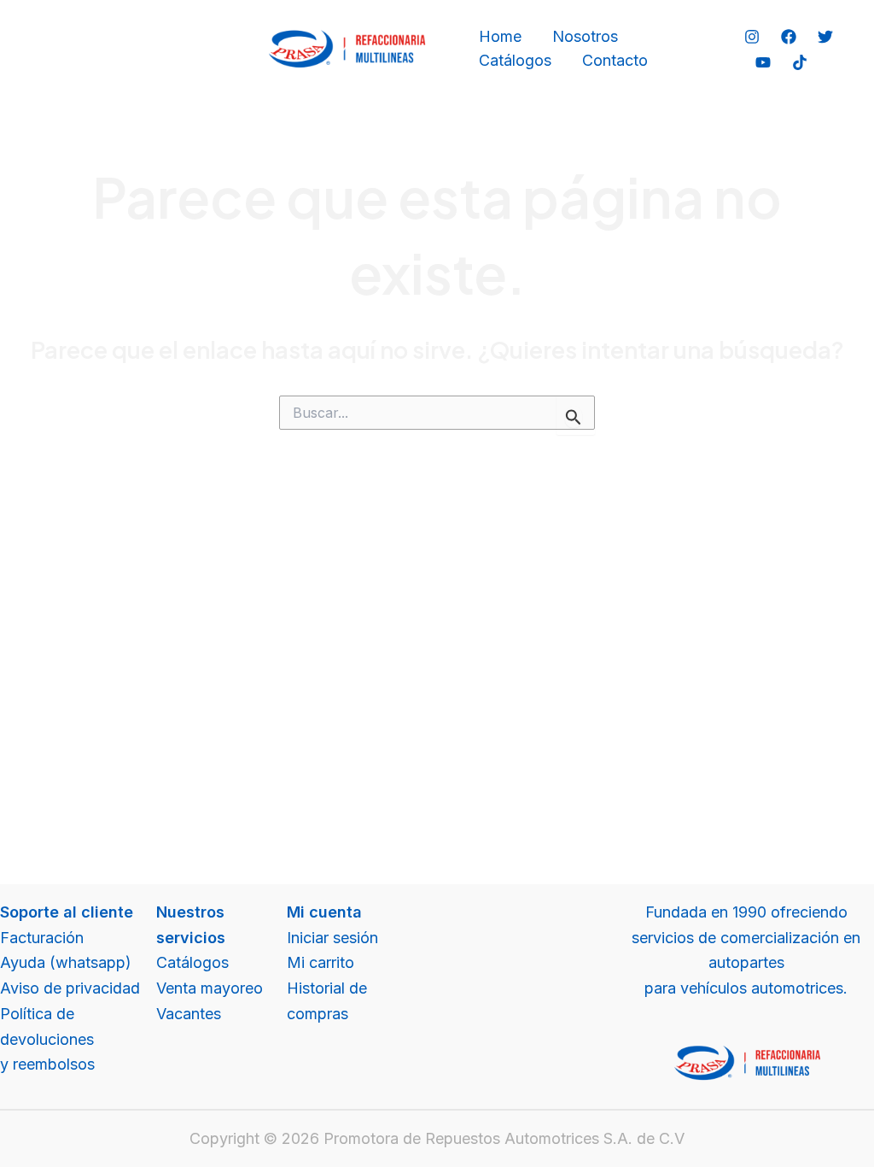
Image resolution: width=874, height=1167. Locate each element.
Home (500, 36)
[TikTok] (799, 62)
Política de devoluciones (47, 1026)
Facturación (42, 938)
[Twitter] (825, 36)
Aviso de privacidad (70, 988)
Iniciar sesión (332, 938)
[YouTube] (763, 62)
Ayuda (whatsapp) (65, 962)
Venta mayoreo (209, 988)
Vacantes (188, 1014)
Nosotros (585, 36)
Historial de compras (327, 1001)
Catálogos (515, 60)
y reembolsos (47, 1064)
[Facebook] (788, 36)
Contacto (615, 60)
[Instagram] (752, 36)
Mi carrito (320, 962)
